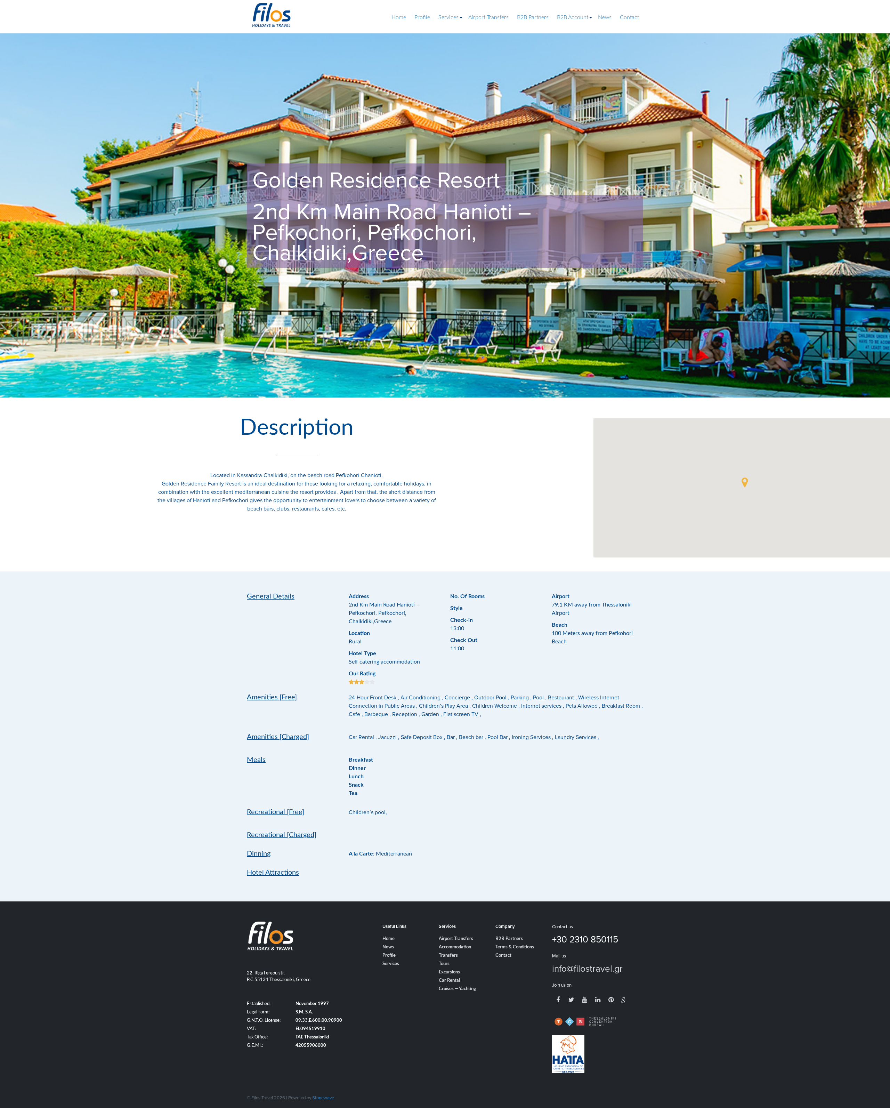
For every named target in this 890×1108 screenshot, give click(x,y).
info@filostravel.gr (587, 968)
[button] (744, 482)
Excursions (449, 972)
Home (398, 17)
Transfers (448, 955)
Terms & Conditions (514, 947)
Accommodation (455, 947)
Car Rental (449, 980)
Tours (444, 964)
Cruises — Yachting (457, 989)
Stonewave (323, 1097)
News (605, 17)
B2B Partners (533, 17)
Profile (422, 17)
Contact (629, 17)
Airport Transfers (488, 17)
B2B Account (572, 17)
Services (448, 17)
